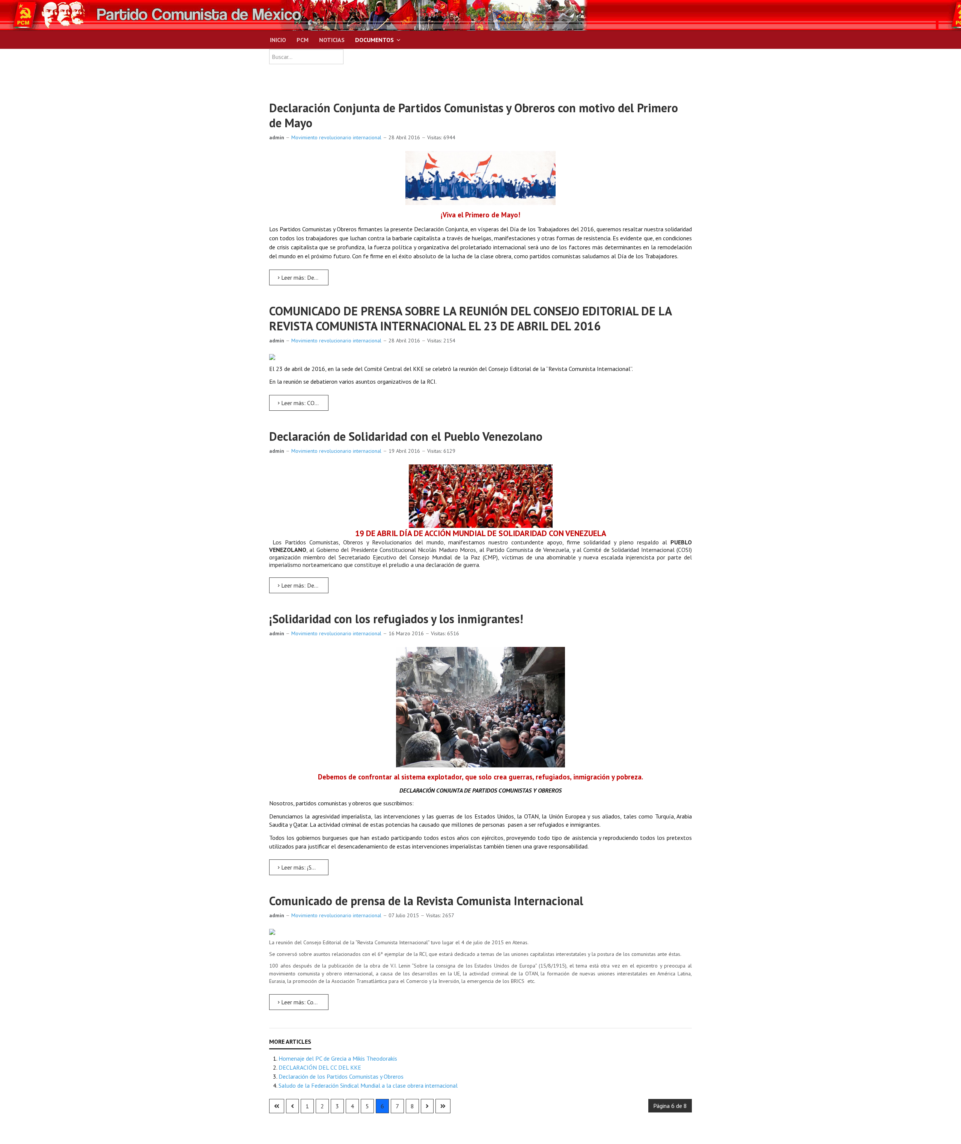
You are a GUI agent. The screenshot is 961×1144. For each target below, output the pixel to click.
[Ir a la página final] (442, 1106)
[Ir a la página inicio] (276, 1106)
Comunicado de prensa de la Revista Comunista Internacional (426, 901)
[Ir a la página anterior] (292, 1106)
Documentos (374, 40)
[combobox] (306, 56)
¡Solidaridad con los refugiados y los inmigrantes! (396, 619)
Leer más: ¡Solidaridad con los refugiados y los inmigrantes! (304, 867)
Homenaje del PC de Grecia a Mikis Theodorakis (338, 1058)
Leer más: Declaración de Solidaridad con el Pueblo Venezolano (304, 585)
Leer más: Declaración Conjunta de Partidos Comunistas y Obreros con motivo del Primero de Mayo (304, 277)
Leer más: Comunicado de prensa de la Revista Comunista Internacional (304, 1002)
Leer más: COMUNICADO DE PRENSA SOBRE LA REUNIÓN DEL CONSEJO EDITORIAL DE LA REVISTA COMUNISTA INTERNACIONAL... (304, 403)
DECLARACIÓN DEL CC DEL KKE (320, 1067)
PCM (303, 40)
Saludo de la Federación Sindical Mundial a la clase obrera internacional (368, 1085)
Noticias (332, 40)
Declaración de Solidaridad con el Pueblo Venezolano (405, 436)
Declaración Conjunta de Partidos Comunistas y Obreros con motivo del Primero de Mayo (473, 115)
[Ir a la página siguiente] (427, 1106)
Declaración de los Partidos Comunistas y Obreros (341, 1076)
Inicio (278, 40)
